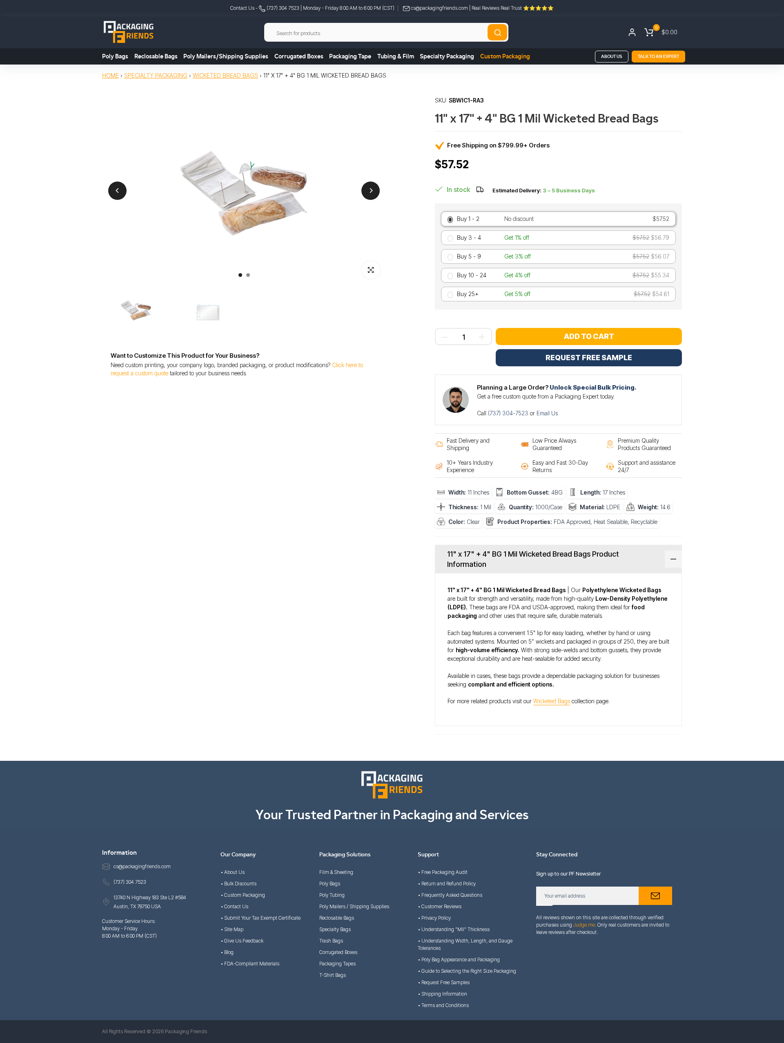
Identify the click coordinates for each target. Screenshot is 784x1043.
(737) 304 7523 (282, 8)
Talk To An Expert (658, 56)
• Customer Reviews (439, 906)
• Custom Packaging (242, 895)
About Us (611, 56)
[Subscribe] (655, 896)
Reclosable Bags (156, 56)
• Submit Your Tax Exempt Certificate (260, 918)
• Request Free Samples (444, 982)
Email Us (547, 413)
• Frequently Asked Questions (450, 895)
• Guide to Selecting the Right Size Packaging (467, 971)
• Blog (227, 952)
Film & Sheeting (336, 872)
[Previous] (117, 190)
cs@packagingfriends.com (439, 8)
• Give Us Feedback (241, 941)
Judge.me (584, 925)
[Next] (370, 190)
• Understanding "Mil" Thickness (454, 929)
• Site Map (231, 929)
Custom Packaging (505, 56)
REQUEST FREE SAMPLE (589, 357)
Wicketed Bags (551, 701)
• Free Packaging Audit (443, 872)
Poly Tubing (332, 895)
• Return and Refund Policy (447, 883)
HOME (110, 75)
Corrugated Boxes (298, 56)
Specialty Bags (335, 929)
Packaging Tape (350, 56)
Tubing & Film (395, 56)
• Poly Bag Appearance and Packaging (459, 959)
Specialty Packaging (447, 56)
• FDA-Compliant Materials (249, 964)
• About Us (232, 872)
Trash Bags (331, 941)
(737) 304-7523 (509, 413)
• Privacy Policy (434, 918)
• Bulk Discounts (238, 883)
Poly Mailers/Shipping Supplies (225, 56)
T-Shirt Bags (332, 975)
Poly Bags (115, 56)
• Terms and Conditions (443, 1005)
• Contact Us (234, 906)
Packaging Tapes (337, 964)
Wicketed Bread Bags (225, 75)
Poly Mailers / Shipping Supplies (354, 906)
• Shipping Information (442, 994)
